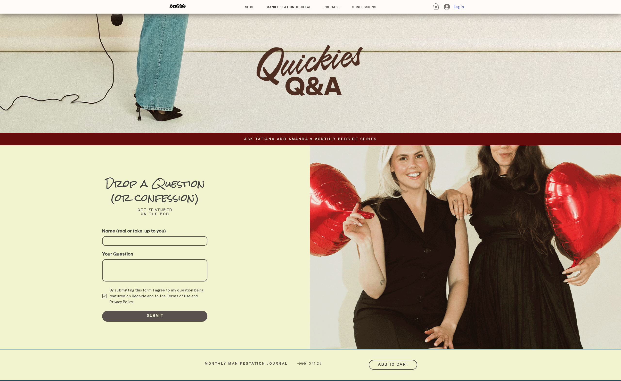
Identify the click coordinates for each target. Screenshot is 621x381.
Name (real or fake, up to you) (134, 231)
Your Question (117, 254)
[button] (436, 6)
